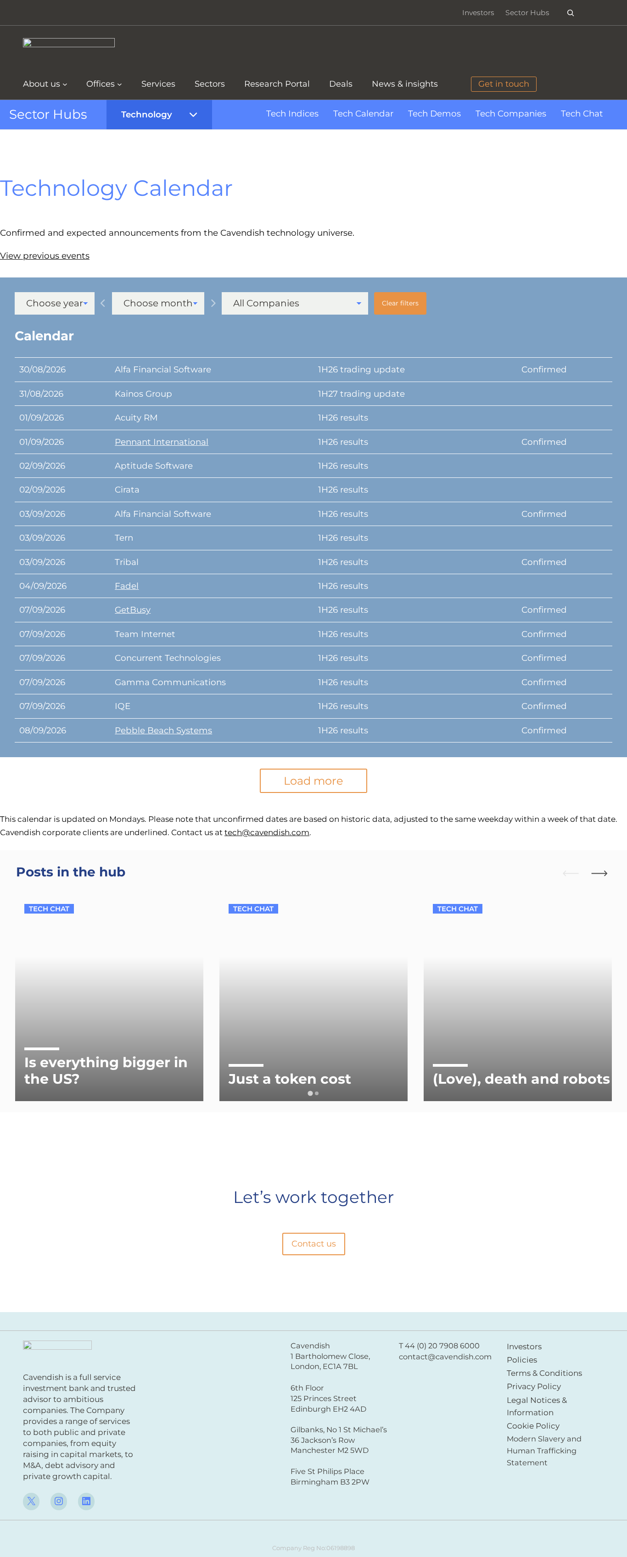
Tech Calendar (363, 113)
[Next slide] (603, 872)
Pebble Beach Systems (163, 730)
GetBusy (133, 609)
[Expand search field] (570, 12)
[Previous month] (103, 303)
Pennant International (161, 442)
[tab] (310, 1093)
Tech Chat (582, 113)
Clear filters (400, 303)
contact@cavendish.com (445, 1356)
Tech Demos (434, 113)
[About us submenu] (64, 84)
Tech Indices (292, 113)
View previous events (45, 255)
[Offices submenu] (119, 84)
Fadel (127, 586)
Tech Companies (511, 113)
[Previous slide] (566, 872)
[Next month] (213, 303)
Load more (313, 780)
